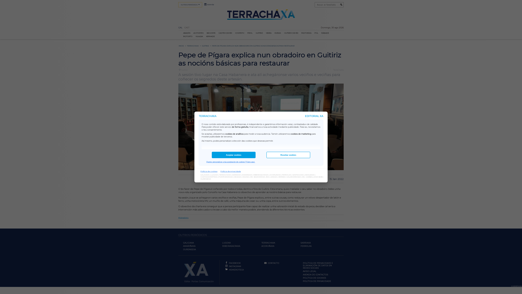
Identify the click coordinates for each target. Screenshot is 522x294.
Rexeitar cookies (288, 155)
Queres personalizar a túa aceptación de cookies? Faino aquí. (230, 162)
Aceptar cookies (233, 155)
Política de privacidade (230, 171)
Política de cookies (209, 171)
